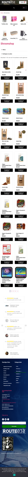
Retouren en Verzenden (7, 383)
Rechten (4, 379)
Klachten (4, 377)
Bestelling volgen (6, 368)
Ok (14, 475)
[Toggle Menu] (3, 7)
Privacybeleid (5, 381)
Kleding (17, 378)
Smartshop (18, 368)
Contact (4, 372)
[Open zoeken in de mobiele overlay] (14, 7)
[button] (14, 49)
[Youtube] (6, 419)
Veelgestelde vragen (6, 385)
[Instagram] (8, 419)
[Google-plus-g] (3, 419)
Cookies (4, 370)
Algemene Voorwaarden (7, 366)
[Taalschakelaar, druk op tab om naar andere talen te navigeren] (25, 8)
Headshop (18, 376)
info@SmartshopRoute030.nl (9, 402)
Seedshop (18, 373)
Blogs (17, 380)
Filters (4, 49)
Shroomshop (18, 371)
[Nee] (26, 472)
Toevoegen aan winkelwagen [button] (7, 78)
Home (2, 12)
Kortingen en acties (7, 54)
